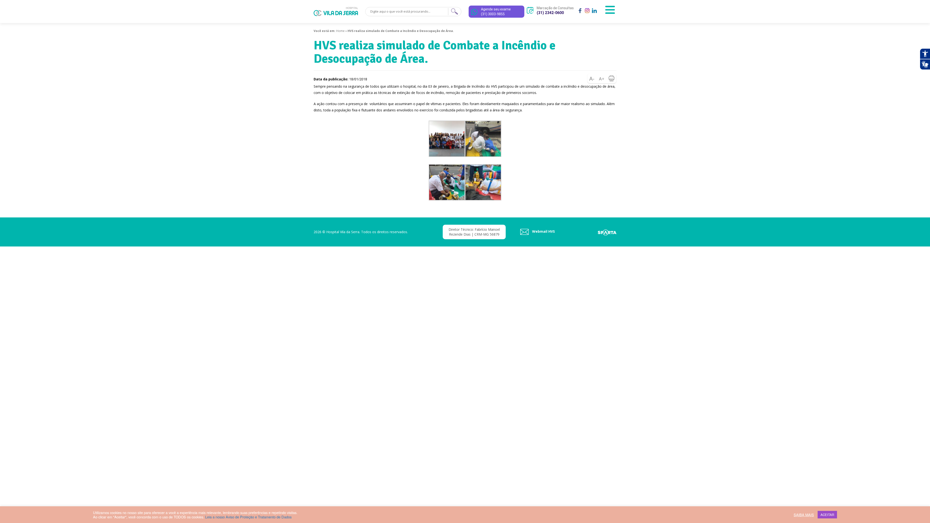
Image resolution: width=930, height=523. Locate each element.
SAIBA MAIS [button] (804, 515)
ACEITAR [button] (827, 514)
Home (340, 31)
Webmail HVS (543, 231)
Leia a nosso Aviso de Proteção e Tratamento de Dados (248, 516)
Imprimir (611, 78)
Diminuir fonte (592, 78)
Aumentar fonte (602, 78)
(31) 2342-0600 (550, 12)
